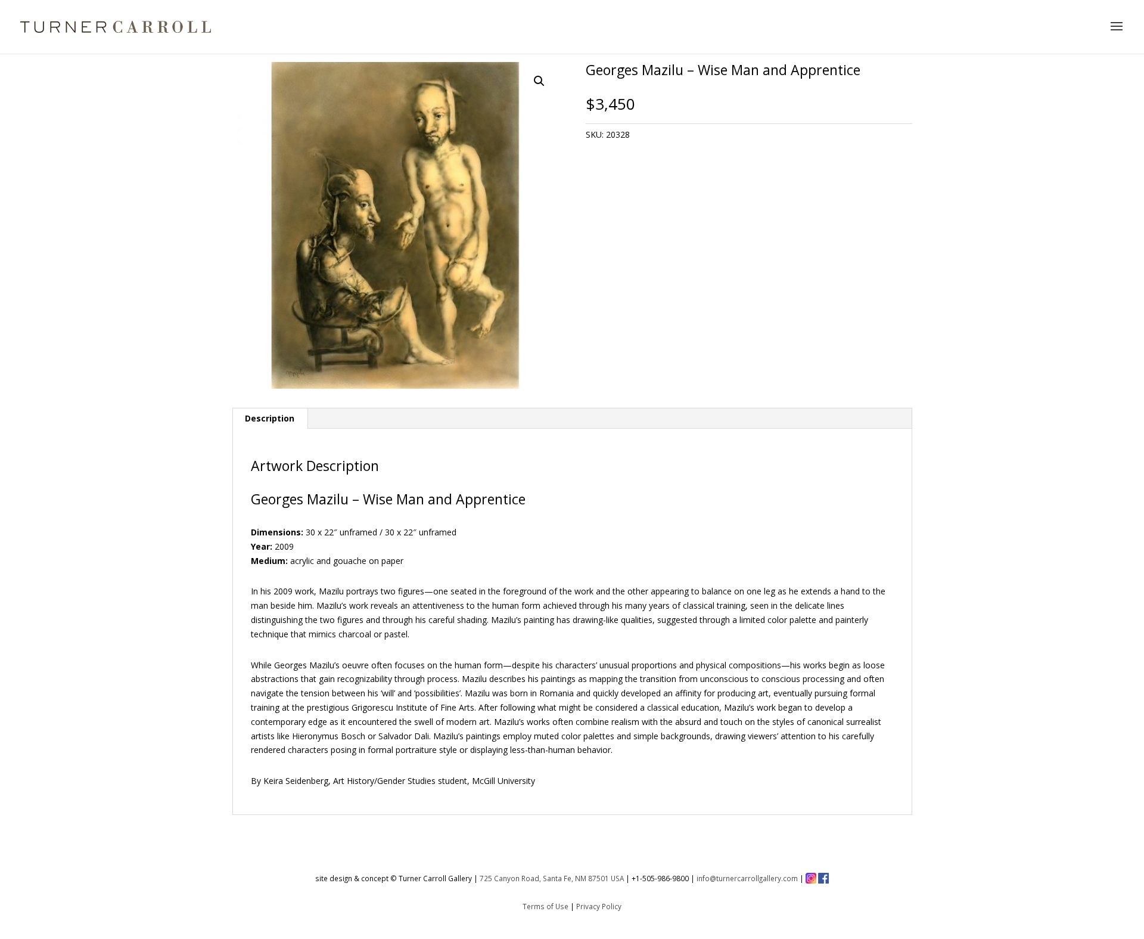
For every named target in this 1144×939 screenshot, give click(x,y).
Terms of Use (545, 906)
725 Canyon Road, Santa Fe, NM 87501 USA (552, 878)
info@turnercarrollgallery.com (747, 878)
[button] (539, 81)
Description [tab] (269, 418)
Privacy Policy (598, 906)
